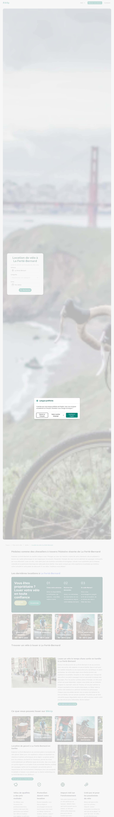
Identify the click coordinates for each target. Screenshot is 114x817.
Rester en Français (42, 415)
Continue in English (72, 415)
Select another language (56, 415)
